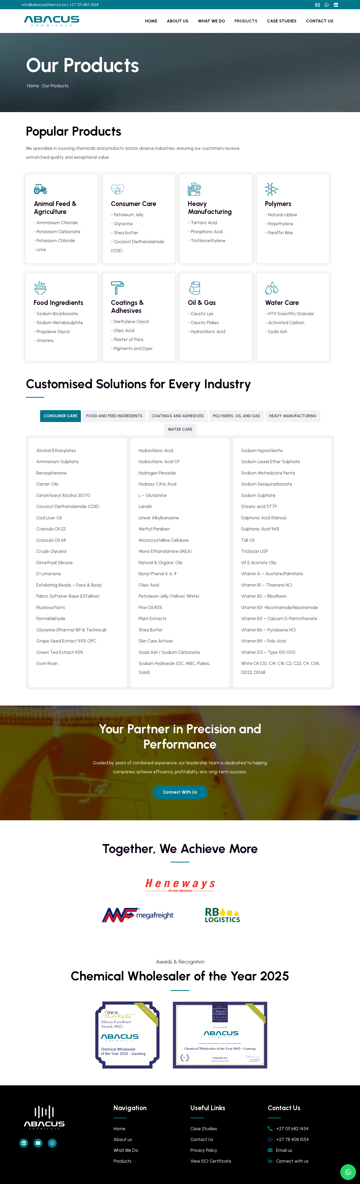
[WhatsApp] (326, 5)
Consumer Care (133, 204)
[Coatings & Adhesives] (117, 288)
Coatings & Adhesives (127, 306)
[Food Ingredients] (40, 288)
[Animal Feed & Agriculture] (40, 189)
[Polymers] (271, 189)
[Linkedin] (336, 5)
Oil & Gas (202, 302)
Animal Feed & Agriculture (55, 207)
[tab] (60, 416)
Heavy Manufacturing (210, 207)
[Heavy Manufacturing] (194, 189)
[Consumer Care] (117, 189)
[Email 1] (317, 5)
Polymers (278, 204)
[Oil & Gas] (194, 288)
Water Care (282, 302)
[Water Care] (271, 288)
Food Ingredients (58, 302)
